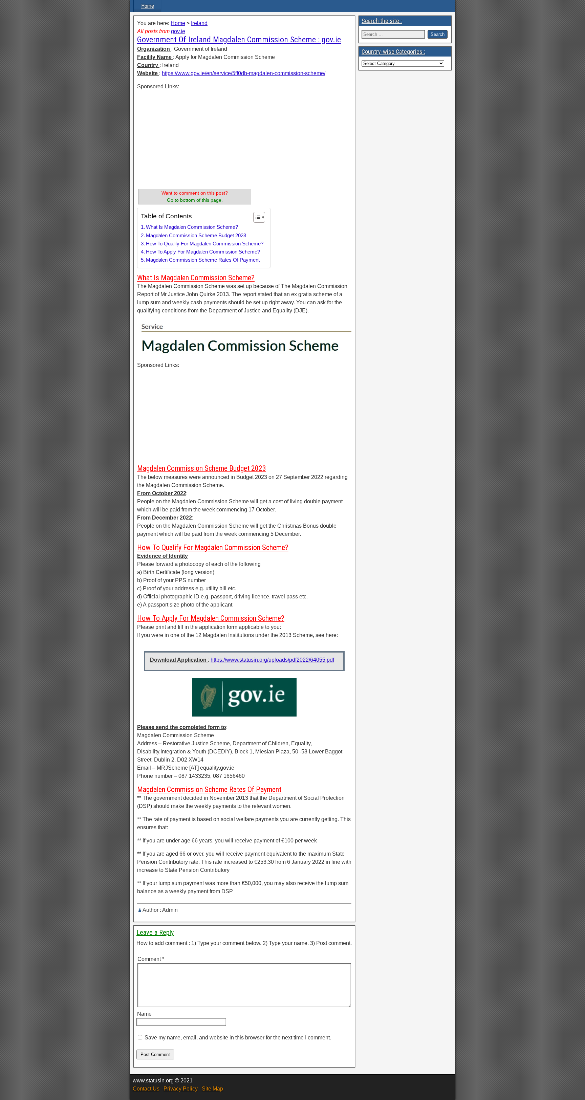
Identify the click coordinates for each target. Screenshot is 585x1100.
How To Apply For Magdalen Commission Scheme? (203, 252)
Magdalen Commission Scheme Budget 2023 (196, 235)
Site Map (212, 1089)
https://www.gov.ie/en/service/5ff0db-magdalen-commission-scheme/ (243, 73)
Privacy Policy (181, 1089)
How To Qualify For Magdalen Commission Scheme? (204, 243)
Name (144, 1014)
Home (147, 6)
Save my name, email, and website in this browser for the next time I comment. (238, 1037)
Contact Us (146, 1089)
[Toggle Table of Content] (255, 217)
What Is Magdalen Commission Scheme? (192, 227)
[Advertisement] (194, 138)
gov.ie (178, 31)
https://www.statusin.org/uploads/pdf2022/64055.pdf (272, 660)
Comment (150, 959)
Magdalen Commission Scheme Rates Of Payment (203, 260)
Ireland (199, 23)
